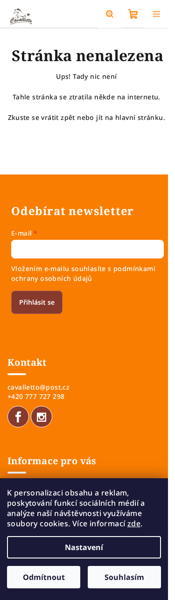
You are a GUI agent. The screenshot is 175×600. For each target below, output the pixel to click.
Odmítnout (44, 577)
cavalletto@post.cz (38, 387)
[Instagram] (41, 416)
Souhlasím (124, 577)
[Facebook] (18, 416)
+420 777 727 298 (35, 396)
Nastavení (84, 547)
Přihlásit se (37, 302)
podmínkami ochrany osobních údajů (83, 273)
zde (133, 523)
